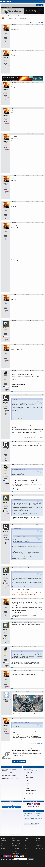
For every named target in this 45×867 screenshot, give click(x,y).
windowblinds (30, 813)
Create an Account (39, 843)
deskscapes (33, 816)
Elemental (14, 842)
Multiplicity (3, 848)
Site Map (30, 865)
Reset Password (38, 846)
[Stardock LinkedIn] (36, 806)
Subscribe (31, 859)
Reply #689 (13, 441)
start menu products (37, 813)
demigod (34, 821)
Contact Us (26, 851)
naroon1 (5, 32)
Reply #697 (13, 670)
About (26, 840)
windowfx (39, 821)
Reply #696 (13, 646)
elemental (32, 823)
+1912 (6, 384)
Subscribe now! (11, 807)
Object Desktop (3, 840)
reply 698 (27, 722)
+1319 (6, 334)
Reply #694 (13, 598)
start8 (29, 816)
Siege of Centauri (15, 851)
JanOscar (5, 328)
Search (10, 7)
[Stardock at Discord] (31, 806)
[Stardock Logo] (6, 1)
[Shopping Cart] (42, 1)
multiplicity (38, 815)
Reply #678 (13, 82)
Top (42, 24)
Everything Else (7, 15)
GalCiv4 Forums (33, 394)
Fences (2, 845)
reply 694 (22, 651)
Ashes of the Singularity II (16, 840)
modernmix (30, 825)
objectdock (33, 815)
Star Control (14, 846)
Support (38, 838)
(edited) (37, 524)
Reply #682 (13, 201)
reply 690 (20, 499)
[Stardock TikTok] (33, 806)
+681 (5, 37)
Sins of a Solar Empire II (16, 845)
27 (41, 22)
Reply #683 (13, 222)
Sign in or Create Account (19, 761)
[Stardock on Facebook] (30, 804)
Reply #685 (13, 320)
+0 (6, 701)
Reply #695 (13, 622)
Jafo (6, 378)
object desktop (26, 823)
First (35, 22)
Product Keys (38, 845)
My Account (38, 842)
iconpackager (32, 820)
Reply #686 (13, 344)
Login (14, 7)
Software (3, 838)
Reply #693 (13, 567)
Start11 (2, 843)
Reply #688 (13, 394)
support (35, 825)
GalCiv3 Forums (35, 691)
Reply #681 (13, 175)
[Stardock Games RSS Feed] (38, 806)
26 (39, 22)
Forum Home (5, 7)
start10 (36, 818)
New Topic (39, 5)
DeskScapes (3, 846)
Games (13, 838)
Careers (26, 845)
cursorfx (30, 821)
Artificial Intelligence (23, 15)
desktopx (40, 818)
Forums (26, 853)
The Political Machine (15, 848)
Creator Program (28, 850)
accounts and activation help (29, 818)
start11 (37, 820)
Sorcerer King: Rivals (15, 853)
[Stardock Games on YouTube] (32, 804)
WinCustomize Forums (36, 24)
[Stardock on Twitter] (28, 804)
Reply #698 (15, 691)
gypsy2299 (5, 402)
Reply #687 (13, 370)
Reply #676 (13, 24)
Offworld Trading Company (17, 850)
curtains (25, 825)
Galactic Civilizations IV (16, 843)
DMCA (26, 865)
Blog (25, 842)
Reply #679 (13, 108)
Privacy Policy (15, 865)
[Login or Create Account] (40, 1)
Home (3, 15)
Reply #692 (13, 524)
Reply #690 (13, 464)
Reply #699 (13, 718)
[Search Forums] (43, 1)
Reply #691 (13, 495)
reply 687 (20, 399)
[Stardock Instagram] (37, 804)
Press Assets (27, 848)
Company (27, 838)
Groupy (2, 850)
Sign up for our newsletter (7, 859)
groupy (25, 816)
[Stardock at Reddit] (29, 806)
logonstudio (37, 823)
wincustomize (26, 820)
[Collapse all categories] (43, 768)
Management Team (28, 843)
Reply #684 (13, 294)
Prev (38, 22)
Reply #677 (13, 50)
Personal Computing (15, 15)
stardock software (27, 815)
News (26, 846)
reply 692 (23, 571)
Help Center (38, 840)
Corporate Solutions (4, 842)
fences (25, 813)
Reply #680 (13, 133)
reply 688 (23, 469)
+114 (5, 408)
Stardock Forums (35, 320)
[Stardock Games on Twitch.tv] (35, 804)
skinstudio (26, 821)
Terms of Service (21, 865)
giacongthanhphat (6, 699)
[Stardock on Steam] (39, 804)
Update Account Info (39, 848)
